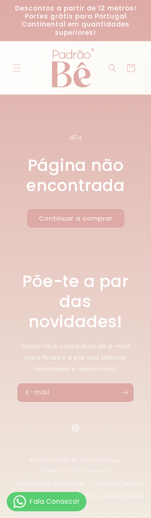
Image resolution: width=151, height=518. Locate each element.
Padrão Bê (64, 460)
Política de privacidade (112, 496)
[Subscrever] (124, 392)
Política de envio (89, 470)
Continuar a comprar (75, 218)
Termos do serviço (117, 483)
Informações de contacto (51, 483)
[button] (17, 68)
